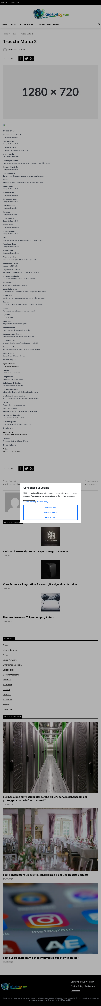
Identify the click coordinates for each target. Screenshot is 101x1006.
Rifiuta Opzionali (50, 512)
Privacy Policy (42, 502)
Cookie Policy (29, 502)
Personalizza (50, 507)
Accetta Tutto (50, 517)
